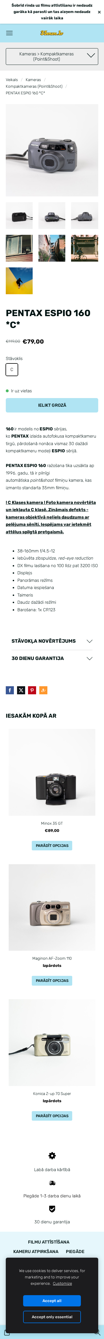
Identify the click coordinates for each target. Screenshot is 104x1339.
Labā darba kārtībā (52, 1169)
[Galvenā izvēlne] (9, 33)
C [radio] (11, 369)
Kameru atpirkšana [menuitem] (35, 1251)
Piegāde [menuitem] (75, 1251)
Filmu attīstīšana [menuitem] (48, 1242)
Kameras (33, 79)
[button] (52, 641)
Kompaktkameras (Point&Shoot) (34, 86)
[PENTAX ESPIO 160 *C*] (19, 215)
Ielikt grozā (52, 405)
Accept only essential (52, 1316)
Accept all (52, 1300)
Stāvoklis (14, 358)
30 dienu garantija (52, 1221)
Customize (62, 1283)
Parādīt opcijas (52, 845)
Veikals (12, 79)
